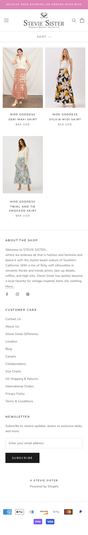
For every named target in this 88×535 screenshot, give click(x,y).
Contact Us (13, 319)
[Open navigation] (6, 20)
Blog (8, 349)
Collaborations (15, 364)
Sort (42, 36)
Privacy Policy (15, 394)
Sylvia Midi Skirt (65, 119)
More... (10, 286)
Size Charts (13, 371)
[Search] (74, 20)
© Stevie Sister (44, 480)
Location (11, 341)
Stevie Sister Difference (21, 334)
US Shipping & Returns (21, 379)
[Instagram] (17, 294)
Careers (10, 356)
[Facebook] (7, 294)
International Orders (19, 386)
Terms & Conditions (19, 401)
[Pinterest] (27, 294)
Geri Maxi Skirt (23, 119)
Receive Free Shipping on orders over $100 (44, 4)
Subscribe (22, 458)
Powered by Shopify (44, 486)
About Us (12, 326)
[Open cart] (82, 20)
